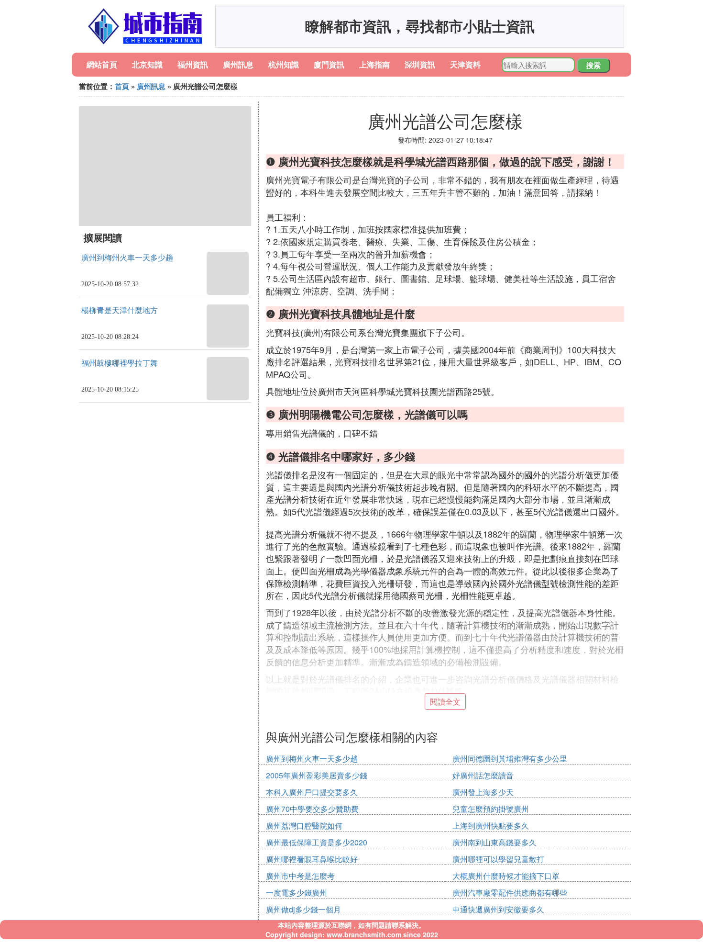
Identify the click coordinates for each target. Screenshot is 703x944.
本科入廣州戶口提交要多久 (312, 792)
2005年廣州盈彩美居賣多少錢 (316, 775)
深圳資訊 (420, 64)
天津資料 (465, 64)
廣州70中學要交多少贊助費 (312, 808)
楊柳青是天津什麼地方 (119, 310)
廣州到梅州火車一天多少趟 (127, 258)
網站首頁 (102, 64)
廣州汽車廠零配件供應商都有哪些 (509, 892)
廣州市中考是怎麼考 (300, 875)
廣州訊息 (238, 64)
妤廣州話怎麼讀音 (483, 775)
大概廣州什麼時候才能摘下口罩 (506, 875)
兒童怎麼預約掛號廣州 (490, 808)
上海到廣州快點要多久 (490, 825)
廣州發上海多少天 (483, 792)
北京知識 (147, 64)
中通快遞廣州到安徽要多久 (498, 909)
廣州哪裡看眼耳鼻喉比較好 (312, 859)
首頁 (122, 86)
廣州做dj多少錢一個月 (303, 909)
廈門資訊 (329, 64)
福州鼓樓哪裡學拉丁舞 (119, 363)
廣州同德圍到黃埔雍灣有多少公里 (509, 758)
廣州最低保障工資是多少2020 (316, 842)
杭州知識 (283, 64)
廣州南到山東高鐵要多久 (494, 842)
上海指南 (374, 64)
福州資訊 (192, 64)
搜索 (593, 65)
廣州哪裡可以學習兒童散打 (498, 859)
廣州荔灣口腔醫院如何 (304, 825)
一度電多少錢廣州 (296, 892)
